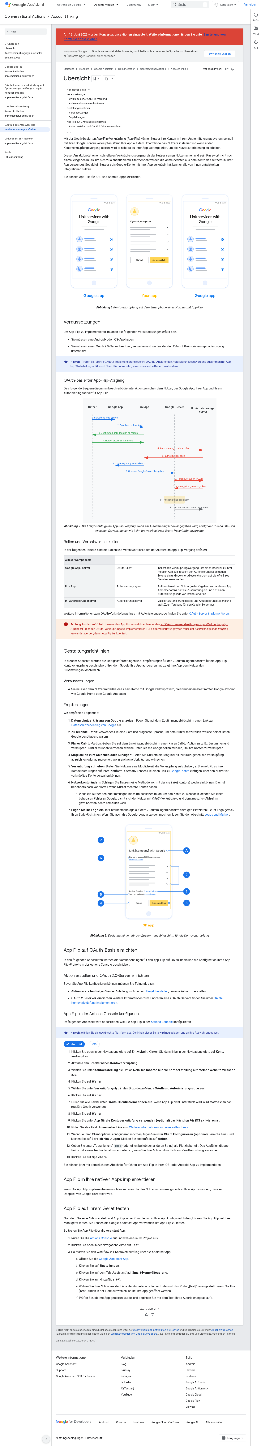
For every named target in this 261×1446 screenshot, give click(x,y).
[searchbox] (26, 31)
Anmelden (250, 4)
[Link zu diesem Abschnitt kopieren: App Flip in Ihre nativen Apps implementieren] (159, 1180)
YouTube (126, 1394)
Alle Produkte (214, 1422)
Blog (123, 1364)
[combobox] (190, 4)
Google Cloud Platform (165, 1422)
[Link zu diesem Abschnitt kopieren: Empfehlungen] (93, 705)
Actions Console (162, 1022)
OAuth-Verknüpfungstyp (111, 628)
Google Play (193, 1400)
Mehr (151, 4)
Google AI (192, 1422)
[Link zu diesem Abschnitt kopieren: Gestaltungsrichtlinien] (113, 651)
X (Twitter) (127, 1388)
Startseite (69, 68)
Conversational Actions (25, 16)
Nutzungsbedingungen (69, 1438)
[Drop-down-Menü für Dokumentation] (118, 4)
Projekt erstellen (157, 991)
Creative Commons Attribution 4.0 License (156, 1329)
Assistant (35, 4)
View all (190, 1406)
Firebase (191, 1376)
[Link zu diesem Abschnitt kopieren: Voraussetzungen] (104, 322)
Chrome (190, 1370)
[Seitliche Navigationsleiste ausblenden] (46, 1439)
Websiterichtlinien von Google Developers (134, 1333)
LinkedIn (126, 1382)
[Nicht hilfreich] (232, 69)
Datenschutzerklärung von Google (93, 725)
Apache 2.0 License (222, 1329)
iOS (94, 1044)
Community (133, 4)
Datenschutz (95, 1438)
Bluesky (125, 1370)
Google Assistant (103, 68)
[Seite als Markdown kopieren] (106, 78)
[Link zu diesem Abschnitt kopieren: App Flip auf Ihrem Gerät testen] (133, 1209)
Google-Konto (180, 771)
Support (61, 1370)
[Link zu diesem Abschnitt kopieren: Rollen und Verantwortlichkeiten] (123, 542)
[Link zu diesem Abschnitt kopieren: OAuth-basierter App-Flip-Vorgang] (128, 380)
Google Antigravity (197, 1388)
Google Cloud (194, 1394)
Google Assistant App (113, 1259)
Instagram (127, 1376)
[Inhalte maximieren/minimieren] (89, 90)
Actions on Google (69, 4)
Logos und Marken (216, 814)
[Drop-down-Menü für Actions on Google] (85, 4)
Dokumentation (104, 4)
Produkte (84, 68)
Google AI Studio (196, 1382)
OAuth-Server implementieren (209, 613)
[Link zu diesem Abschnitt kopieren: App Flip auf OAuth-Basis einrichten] (141, 950)
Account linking (64, 16)
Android (76, 1044)
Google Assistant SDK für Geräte (75, 1376)
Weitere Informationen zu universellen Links (158, 1127)
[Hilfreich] (227, 69)
